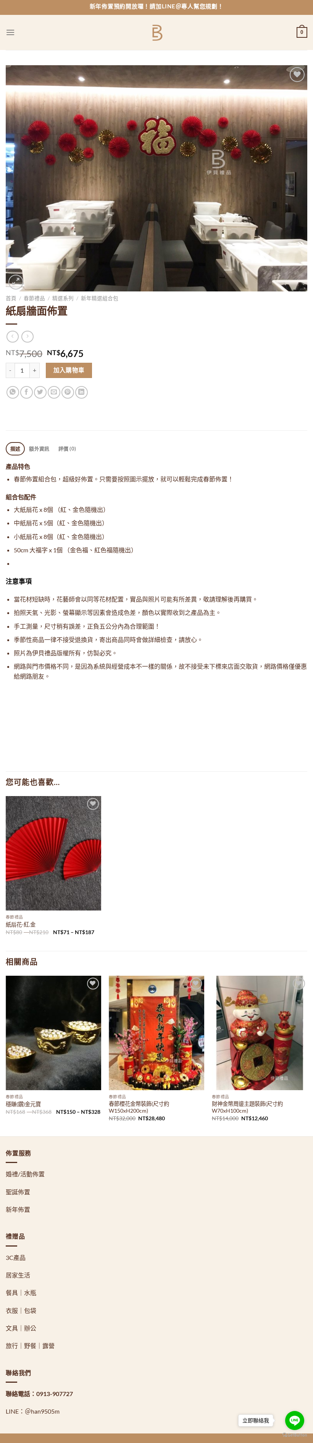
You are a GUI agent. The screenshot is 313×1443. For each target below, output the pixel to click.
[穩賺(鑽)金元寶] (53, 1033)
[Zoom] (15, 282)
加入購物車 (69, 370)
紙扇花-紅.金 (20, 924)
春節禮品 (34, 298)
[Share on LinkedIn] (81, 392)
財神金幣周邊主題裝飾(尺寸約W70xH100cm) (247, 1107)
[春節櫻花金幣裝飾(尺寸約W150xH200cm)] (156, 1033)
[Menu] (10, 32)
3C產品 (16, 1257)
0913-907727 (54, 1393)
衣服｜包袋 (21, 1310)
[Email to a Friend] (54, 392)
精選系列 (63, 298)
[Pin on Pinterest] (67, 392)
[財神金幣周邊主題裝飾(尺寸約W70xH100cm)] (259, 1033)
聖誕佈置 (18, 1191)
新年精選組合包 (99, 298)
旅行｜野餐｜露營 (30, 1345)
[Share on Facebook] (26, 392)
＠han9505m (42, 1411)
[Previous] (6, 1055)
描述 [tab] (15, 449)
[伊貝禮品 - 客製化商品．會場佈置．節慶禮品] (156, 32)
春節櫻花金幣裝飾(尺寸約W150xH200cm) (139, 1107)
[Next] (307, 1055)
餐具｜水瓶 (21, 1292)
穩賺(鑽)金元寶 (23, 1104)
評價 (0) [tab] (67, 449)
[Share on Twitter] (40, 392)
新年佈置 (18, 1209)
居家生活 (18, 1275)
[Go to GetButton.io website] (294, 1435)
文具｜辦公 (21, 1328)
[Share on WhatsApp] (12, 392)
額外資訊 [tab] (39, 449)
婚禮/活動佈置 (25, 1174)
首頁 (11, 298)
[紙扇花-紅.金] (53, 853)
